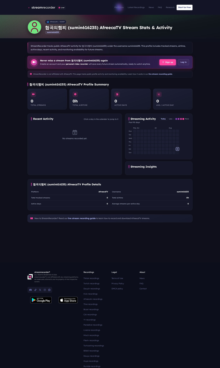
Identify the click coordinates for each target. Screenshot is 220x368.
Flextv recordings (91, 340)
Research (170, 7)
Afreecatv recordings (93, 299)
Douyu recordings (91, 356)
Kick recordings (91, 294)
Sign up (169, 62)
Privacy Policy (118, 283)
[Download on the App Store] (68, 300)
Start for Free (184, 7)
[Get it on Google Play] (41, 300)
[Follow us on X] (40, 289)
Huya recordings (91, 361)
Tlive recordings (91, 304)
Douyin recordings (92, 288)
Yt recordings (90, 320)
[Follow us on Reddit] (49, 289)
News (151, 7)
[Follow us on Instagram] (45, 289)
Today (163, 119)
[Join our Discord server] (30, 289)
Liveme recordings (92, 330)
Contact (143, 288)
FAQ (160, 7)
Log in (184, 62)
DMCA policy (117, 288)
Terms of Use (117, 278)
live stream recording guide (160, 74)
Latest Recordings (136, 7)
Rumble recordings (92, 366)
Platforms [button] (119, 7)
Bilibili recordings (91, 351)
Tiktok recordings (91, 278)
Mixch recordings (91, 335)
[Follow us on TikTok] (35, 289)
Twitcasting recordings (94, 345)
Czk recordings (90, 314)
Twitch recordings (91, 283)
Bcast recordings (91, 309)
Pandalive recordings (93, 325)
